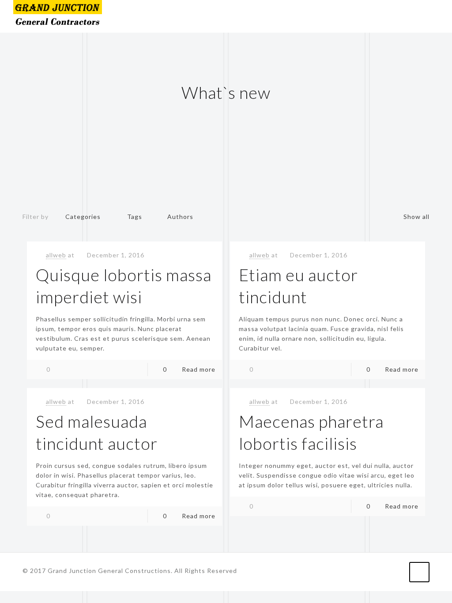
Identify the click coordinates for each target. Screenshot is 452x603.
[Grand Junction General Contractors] (57, 16)
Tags (134, 216)
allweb (56, 255)
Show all (416, 216)
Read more (198, 369)
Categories (83, 216)
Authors (180, 216)
